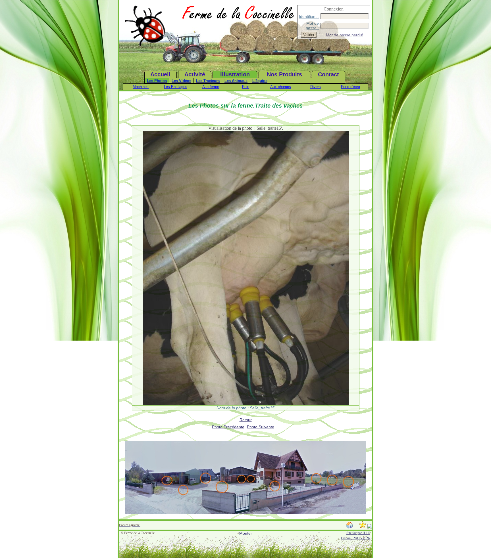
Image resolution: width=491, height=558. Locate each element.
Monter (245, 533)
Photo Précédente (228, 427)
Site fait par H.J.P (358, 533)
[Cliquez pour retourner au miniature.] (246, 404)
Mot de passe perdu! (344, 35)
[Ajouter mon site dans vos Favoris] (362, 527)
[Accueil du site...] (145, 46)
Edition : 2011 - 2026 (355, 538)
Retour (246, 420)
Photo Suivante (260, 427)
